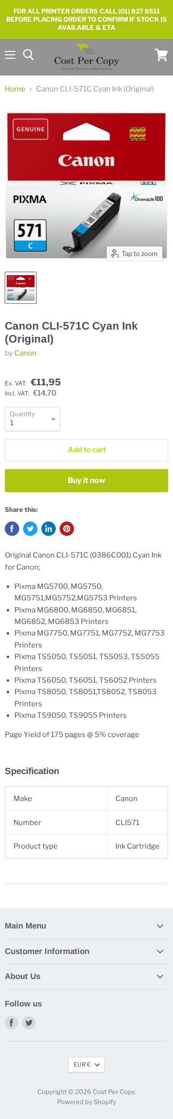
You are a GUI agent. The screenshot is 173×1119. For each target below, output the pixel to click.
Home (15, 89)
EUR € (82, 1064)
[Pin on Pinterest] (67, 528)
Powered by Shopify (86, 1102)
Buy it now (86, 480)
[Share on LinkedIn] (48, 528)
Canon (25, 353)
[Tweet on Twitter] (30, 528)
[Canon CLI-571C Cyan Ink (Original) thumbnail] (20, 287)
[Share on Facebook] (12, 528)
